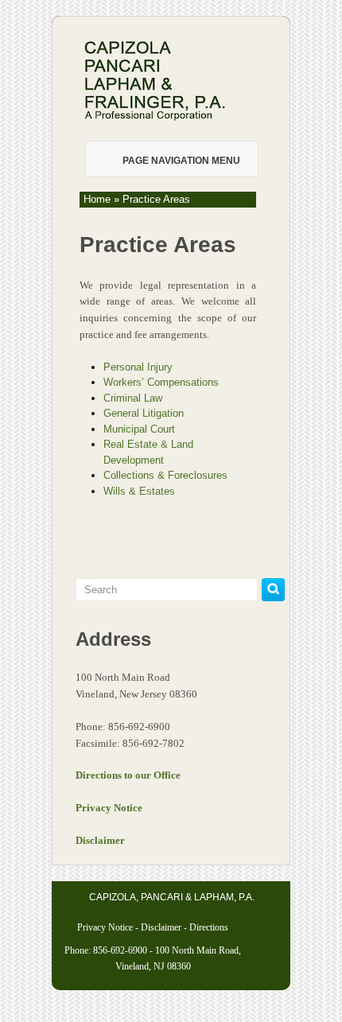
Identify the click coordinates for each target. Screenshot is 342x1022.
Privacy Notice (105, 927)
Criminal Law (132, 398)
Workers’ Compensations (161, 382)
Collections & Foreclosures (165, 475)
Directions (208, 927)
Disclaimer (161, 927)
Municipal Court (139, 429)
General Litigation (143, 413)
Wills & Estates (139, 491)
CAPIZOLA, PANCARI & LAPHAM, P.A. (172, 897)
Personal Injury (138, 367)
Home (97, 199)
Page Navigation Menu (181, 160)
